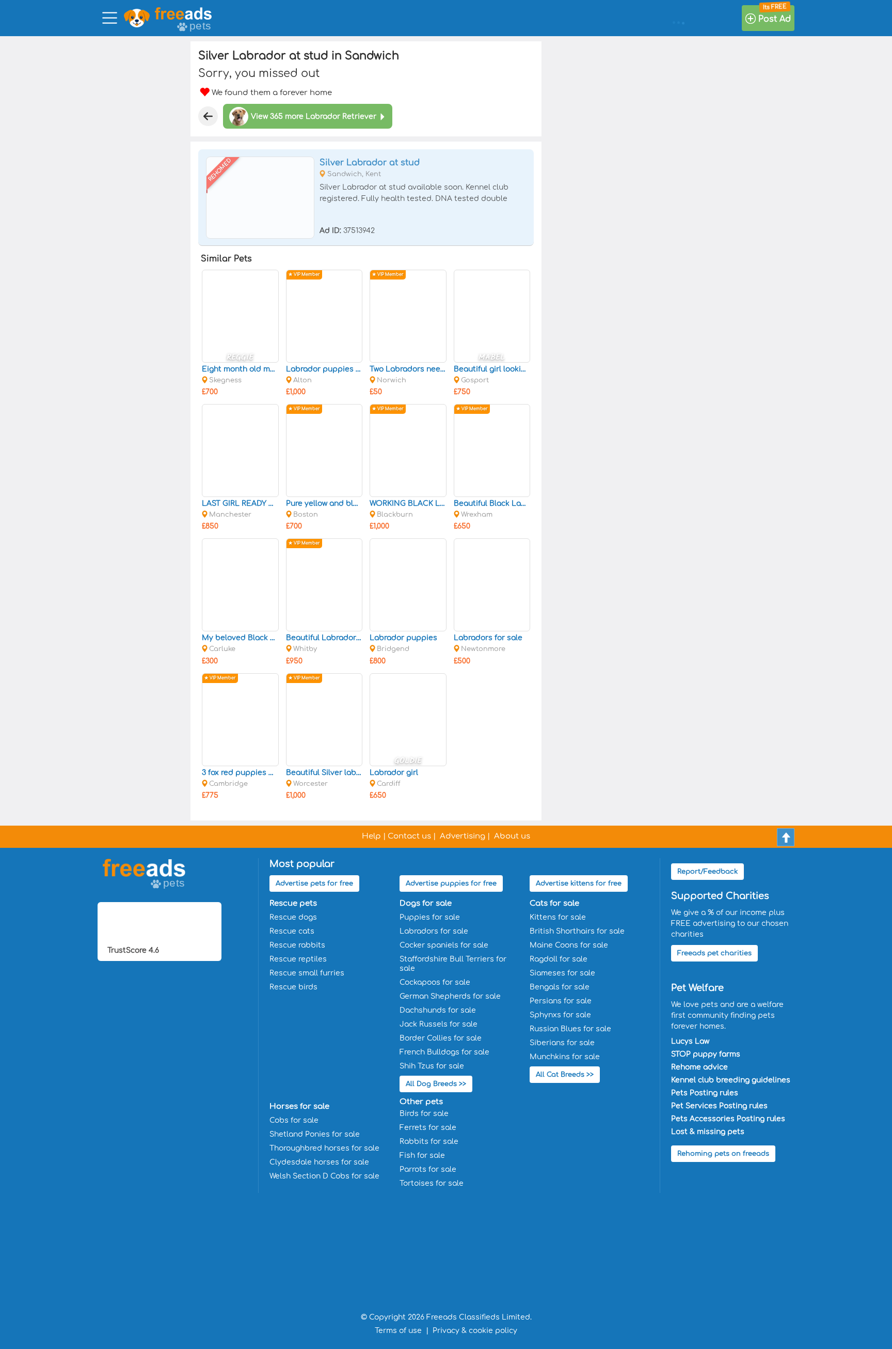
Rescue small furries (306, 973)
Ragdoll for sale (558, 959)
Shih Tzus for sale (432, 1066)
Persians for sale (561, 1001)
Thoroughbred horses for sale (324, 1148)
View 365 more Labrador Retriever (313, 116)
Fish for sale (422, 1155)
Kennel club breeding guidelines (730, 1080)
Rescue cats (291, 931)
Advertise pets (314, 883)
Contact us (409, 836)
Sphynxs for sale (560, 1015)
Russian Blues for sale (570, 1029)
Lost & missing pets (707, 1132)
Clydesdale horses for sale (319, 1162)
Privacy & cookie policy (475, 1331)
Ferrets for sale (428, 1127)
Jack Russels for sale (438, 1024)
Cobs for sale (293, 1120)
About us (512, 836)
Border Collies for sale (441, 1038)
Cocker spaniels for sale (444, 945)
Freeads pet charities (714, 953)
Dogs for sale (426, 903)
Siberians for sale (562, 1043)
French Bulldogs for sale (444, 1052)
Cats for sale (554, 903)
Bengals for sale (560, 987)
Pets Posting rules (704, 1093)
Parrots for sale (428, 1169)
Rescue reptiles (298, 959)
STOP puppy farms (705, 1054)
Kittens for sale (558, 917)
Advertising (462, 836)
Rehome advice (699, 1067)
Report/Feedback (707, 871)
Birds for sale (424, 1114)
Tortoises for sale (432, 1183)
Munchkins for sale (565, 1057)
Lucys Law (690, 1041)
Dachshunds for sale (438, 1010)
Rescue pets (293, 903)
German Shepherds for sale (450, 996)
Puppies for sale (430, 917)
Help (371, 836)
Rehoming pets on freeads (723, 1153)
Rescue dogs (293, 917)
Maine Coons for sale (569, 945)
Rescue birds (293, 987)
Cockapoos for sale (435, 982)
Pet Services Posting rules (719, 1106)
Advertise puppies (451, 883)
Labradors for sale (434, 931)
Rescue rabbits (297, 945)
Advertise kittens (579, 883)
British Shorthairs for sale (577, 931)
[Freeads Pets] (183, 13)
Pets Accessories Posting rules (728, 1119)
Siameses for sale (562, 973)
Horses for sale (299, 1106)
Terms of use (398, 1331)
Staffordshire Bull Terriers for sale (453, 963)
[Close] (208, 116)
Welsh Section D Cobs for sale (324, 1176)
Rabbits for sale (429, 1141)
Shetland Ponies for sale (314, 1134)
